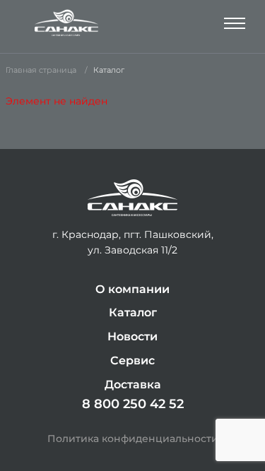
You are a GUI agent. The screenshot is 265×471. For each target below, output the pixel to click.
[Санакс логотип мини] (132, 198)
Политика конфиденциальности (132, 438)
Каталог (133, 312)
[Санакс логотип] (66, 23)
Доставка (133, 384)
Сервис (132, 360)
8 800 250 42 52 (133, 404)
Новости (132, 336)
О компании (132, 289)
